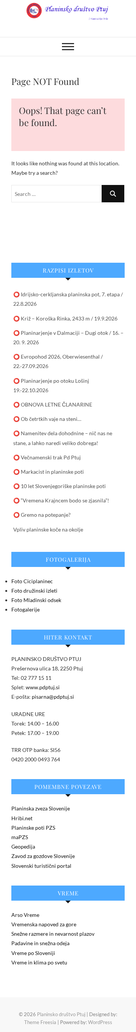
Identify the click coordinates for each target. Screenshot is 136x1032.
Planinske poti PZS (33, 827)
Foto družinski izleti (34, 590)
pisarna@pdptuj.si (53, 696)
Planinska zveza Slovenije (40, 808)
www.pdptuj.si (43, 687)
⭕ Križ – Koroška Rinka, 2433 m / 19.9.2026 (65, 318)
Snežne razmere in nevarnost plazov (52, 933)
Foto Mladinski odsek (36, 600)
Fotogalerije (25, 609)
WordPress (100, 1022)
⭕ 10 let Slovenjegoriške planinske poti (59, 486)
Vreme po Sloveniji (33, 953)
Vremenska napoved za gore (43, 924)
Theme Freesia (40, 1022)
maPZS (19, 837)
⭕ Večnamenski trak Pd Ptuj (47, 457)
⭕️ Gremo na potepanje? (42, 514)
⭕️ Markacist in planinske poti (48, 471)
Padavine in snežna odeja (40, 943)
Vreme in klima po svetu (39, 962)
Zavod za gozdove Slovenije (43, 856)
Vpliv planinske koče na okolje (48, 529)
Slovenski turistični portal (41, 866)
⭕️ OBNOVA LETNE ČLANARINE (52, 404)
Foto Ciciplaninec (32, 581)
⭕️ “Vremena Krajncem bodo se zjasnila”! (61, 500)
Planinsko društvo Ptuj (61, 1014)
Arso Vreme (25, 915)
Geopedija (23, 846)
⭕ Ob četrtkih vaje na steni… (47, 419)
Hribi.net (21, 818)
